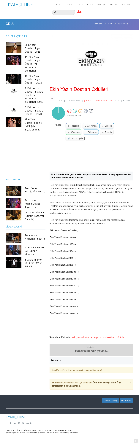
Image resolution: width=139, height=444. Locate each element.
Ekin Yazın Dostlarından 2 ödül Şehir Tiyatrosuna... (33, 124)
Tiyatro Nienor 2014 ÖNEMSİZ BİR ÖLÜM (33, 263)
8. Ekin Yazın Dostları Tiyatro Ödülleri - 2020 (34, 111)
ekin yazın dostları (81, 337)
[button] (79, 12)
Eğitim (80, 5)
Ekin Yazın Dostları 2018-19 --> (65, 271)
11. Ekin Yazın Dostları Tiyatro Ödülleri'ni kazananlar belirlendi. (34, 63)
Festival (58, 5)
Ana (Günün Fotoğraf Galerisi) (35, 189)
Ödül (69, 5)
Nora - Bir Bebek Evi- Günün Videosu (34, 251)
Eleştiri (113, 5)
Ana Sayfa (98, 23)
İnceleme (126, 5)
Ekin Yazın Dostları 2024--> (63, 251)
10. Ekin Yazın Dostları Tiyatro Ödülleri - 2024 (34, 79)
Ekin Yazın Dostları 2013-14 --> (65, 306)
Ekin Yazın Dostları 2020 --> (63, 264)
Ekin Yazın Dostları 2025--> (63, 244)
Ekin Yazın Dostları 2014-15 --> (65, 299)
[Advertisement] (91, 157)
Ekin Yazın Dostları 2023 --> (63, 257)
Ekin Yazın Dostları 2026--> (63, 237)
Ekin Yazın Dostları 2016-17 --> (65, 285)
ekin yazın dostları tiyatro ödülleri (108, 337)
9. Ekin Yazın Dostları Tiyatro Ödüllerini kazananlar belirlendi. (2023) (34, 95)
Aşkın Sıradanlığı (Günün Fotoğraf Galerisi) (34, 216)
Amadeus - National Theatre (35, 237)
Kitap (90, 5)
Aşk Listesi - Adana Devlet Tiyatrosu (32, 204)
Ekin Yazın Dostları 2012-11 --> (65, 313)
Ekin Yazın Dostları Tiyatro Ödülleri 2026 (34, 48)
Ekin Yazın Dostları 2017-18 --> (65, 278)
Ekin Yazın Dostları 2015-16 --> (65, 292)
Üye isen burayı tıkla (104, 382)
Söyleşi (101, 5)
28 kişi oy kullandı (74, 115)
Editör (58, 101)
